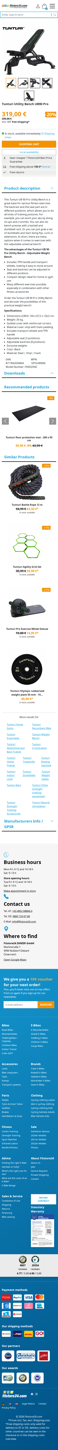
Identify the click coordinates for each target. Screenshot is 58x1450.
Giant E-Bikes (38, 1084)
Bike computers (10, 1072)
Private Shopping (40, 1174)
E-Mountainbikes (39, 1029)
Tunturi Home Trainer (11, 761)
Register (46, 1004)
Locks (4, 1068)
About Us (35, 1162)
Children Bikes (9, 1045)
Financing (7, 1212)
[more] (46, 166)
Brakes (5, 1112)
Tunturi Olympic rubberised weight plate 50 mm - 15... (27, 692)
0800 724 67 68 (21, 916)
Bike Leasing (8, 1216)
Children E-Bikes (39, 1041)
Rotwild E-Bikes (39, 1072)
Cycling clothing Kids (42, 1108)
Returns (6, 1208)
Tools (4, 1076)
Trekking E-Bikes (39, 1037)
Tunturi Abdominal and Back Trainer (16, 748)
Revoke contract (43, 1199)
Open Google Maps (15, 959)
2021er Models (38, 1139)
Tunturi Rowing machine (46, 761)
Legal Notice (28, 1403)
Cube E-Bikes (37, 1068)
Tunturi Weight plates (46, 775)
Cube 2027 (7, 1053)
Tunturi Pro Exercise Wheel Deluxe (27, 629)
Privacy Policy (9, 1407)
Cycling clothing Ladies (43, 1099)
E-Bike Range (8, 1185)
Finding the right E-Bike (14, 1162)
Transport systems (11, 1084)
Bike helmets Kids (40, 1116)
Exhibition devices (40, 1131)
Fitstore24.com (33, 1416)
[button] (5, 421)
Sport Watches (9, 1139)
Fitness (34, 1147)
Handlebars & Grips (12, 1116)
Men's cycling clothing (42, 1104)
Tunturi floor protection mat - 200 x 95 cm (29, 439)
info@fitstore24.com (24, 921)
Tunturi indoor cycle (11, 775)
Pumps (5, 1080)
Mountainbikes (9, 1033)
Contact (35, 1178)
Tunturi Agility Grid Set (27, 567)
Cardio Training (10, 1131)
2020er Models (38, 1135)
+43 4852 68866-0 (22, 911)
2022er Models (38, 1143)
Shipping (6, 1204)
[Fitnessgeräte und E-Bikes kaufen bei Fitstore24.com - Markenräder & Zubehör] (14, 6)
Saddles (6, 1108)
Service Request (39, 1170)
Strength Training (11, 1135)
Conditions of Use (11, 1200)
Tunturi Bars (14, 785)
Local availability (29, 152)
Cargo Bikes (37, 1045)
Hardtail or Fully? (10, 1166)
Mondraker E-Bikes (40, 1080)
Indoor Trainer (9, 1049)
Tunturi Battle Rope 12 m (27, 504)
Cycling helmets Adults (43, 1112)
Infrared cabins (10, 1143)
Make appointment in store (20, 891)
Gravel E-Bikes (38, 1033)
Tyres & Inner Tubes (12, 1104)
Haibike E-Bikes (39, 1076)
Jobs (33, 1166)
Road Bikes (7, 1029)
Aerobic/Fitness (10, 1147)
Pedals (5, 1099)
